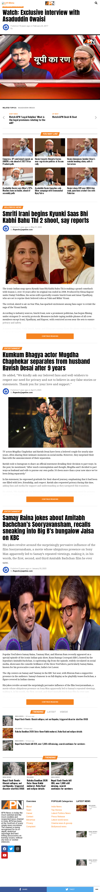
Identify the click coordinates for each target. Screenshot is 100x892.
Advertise (30, 820)
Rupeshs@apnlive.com (23, 230)
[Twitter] (11, 849)
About (29, 806)
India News (56, 806)
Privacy (29, 823)
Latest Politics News (61, 813)
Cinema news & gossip (61, 823)
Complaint (30, 826)
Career (29, 813)
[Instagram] (17, 849)
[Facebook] (4, 849)
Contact (29, 816)
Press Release (58, 816)
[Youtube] (4, 855)
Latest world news (59, 820)
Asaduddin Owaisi (27, 108)
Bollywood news (58, 826)
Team (28, 810)
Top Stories (56, 810)
